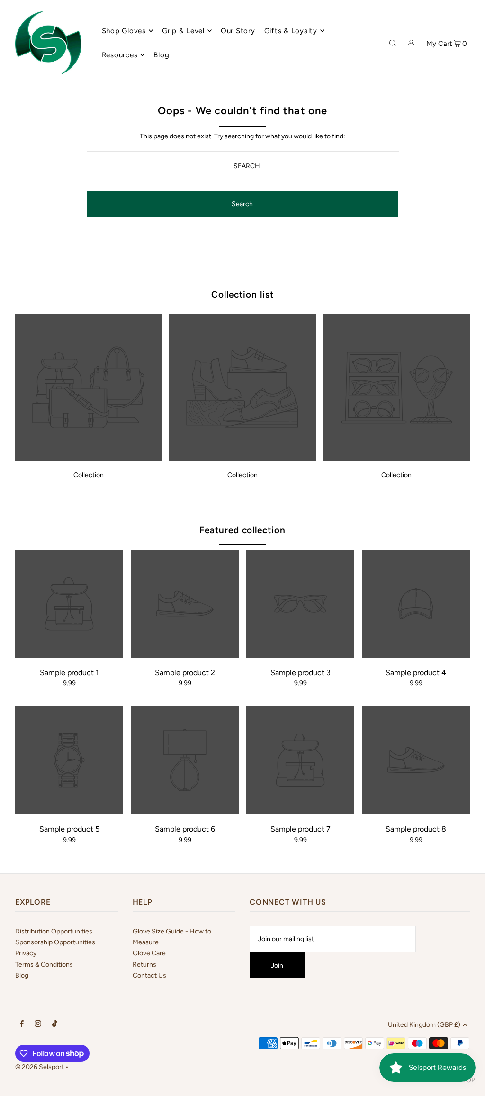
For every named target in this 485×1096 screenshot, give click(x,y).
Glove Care (149, 953)
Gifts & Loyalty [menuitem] (290, 31)
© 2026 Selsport (39, 1067)
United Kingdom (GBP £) (424, 1025)
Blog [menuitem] (161, 55)
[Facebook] (22, 1025)
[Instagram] (38, 1025)
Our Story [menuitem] (238, 31)
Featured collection (242, 530)
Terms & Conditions (44, 964)
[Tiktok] (54, 1025)
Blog (21, 975)
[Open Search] (392, 42)
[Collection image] (88, 457)
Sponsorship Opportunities (55, 942)
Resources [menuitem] (120, 55)
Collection (88, 475)
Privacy (25, 953)
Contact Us (149, 975)
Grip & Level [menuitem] (183, 31)
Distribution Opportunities (53, 931)
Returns (144, 964)
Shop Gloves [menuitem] (124, 31)
